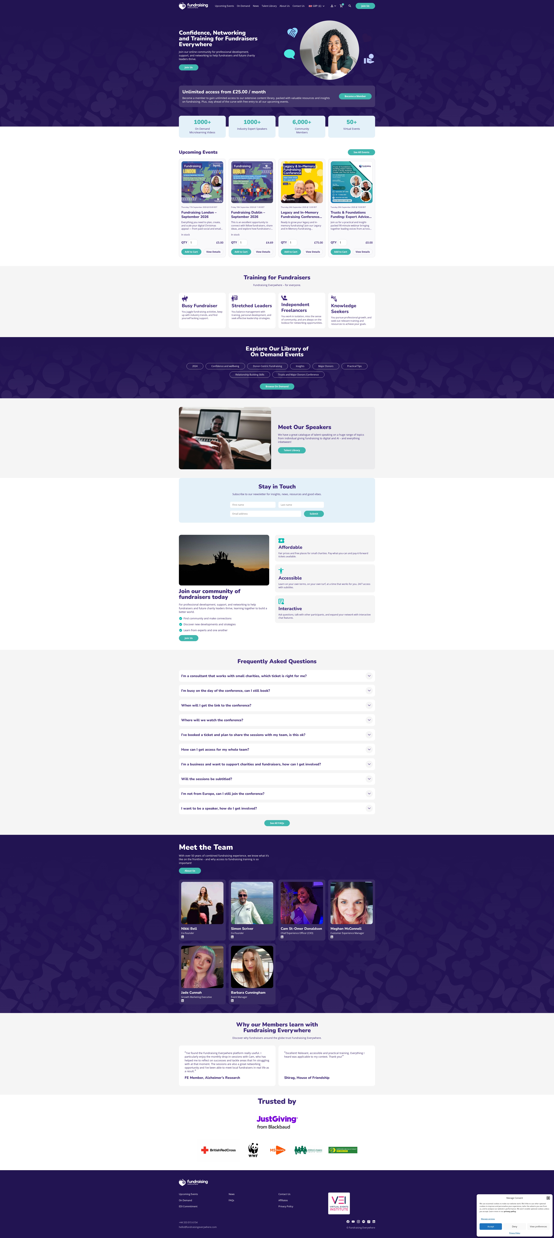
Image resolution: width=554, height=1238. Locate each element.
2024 (195, 366)
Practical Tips (354, 366)
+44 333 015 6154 (188, 1222)
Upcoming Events (224, 6)
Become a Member (355, 96)
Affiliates (283, 1200)
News (256, 6)
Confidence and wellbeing (225, 366)
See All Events (361, 152)
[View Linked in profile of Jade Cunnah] (182, 1000)
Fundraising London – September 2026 (199, 214)
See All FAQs (277, 823)
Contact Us (299, 6)
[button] (548, 1198)
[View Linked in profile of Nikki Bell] (182, 937)
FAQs (231, 1200)
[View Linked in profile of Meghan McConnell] (332, 937)
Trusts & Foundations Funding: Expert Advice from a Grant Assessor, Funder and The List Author (350, 214)
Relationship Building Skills (249, 374)
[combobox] (316, 6)
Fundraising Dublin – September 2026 (248, 214)
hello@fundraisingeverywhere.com (198, 1227)
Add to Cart (191, 251)
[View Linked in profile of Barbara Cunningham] (232, 1000)
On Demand (243, 6)
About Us (285, 6)
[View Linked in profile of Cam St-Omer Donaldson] (282, 937)
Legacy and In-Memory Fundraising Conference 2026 (300, 214)
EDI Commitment (188, 1206)
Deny (514, 1226)
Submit (314, 513)
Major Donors (325, 366)
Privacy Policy (514, 1233)
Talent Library (269, 6)
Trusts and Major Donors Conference (298, 374)
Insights (300, 366)
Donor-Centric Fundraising (267, 366)
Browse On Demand (277, 386)
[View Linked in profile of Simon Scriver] (232, 937)
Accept (490, 1226)
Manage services (488, 1219)
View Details (213, 251)
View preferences (538, 1226)
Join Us (365, 6)
